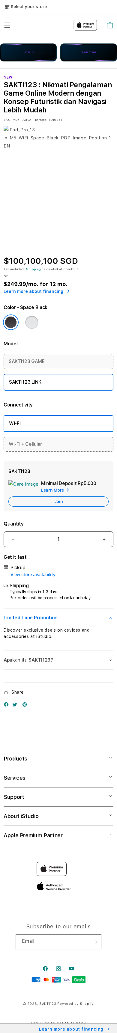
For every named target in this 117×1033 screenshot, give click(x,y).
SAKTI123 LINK (25, 382)
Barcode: (41, 119)
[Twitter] (16, 706)
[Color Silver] (31, 322)
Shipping (33, 269)
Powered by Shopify (75, 1004)
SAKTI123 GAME (27, 361)
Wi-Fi (14, 423)
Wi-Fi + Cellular (25, 444)
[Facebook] (8, 706)
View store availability (33, 574)
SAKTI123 (47, 1004)
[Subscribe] (94, 941)
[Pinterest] (26, 706)
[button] (58, 618)
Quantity (13, 524)
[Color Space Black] (11, 322)
